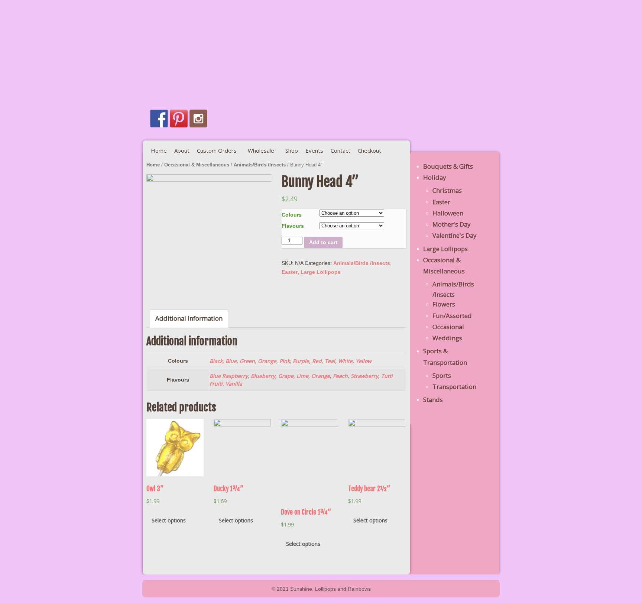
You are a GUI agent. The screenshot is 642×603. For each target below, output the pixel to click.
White (345, 360)
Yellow (364, 360)
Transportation (454, 386)
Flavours (293, 226)
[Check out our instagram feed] (198, 118)
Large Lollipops (321, 272)
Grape (286, 375)
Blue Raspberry (229, 375)
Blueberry (263, 375)
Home (153, 165)
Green (247, 360)
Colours (292, 215)
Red (317, 360)
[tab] (189, 318)
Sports (441, 375)
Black (216, 360)
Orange (267, 360)
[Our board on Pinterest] (179, 118)
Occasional (448, 326)
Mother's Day (451, 224)
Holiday (434, 177)
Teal (330, 360)
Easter (290, 272)
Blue (231, 360)
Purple (301, 360)
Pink (284, 360)
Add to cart (323, 242)
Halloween (447, 213)
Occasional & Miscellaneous (196, 165)
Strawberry (364, 375)
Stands (433, 399)
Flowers (443, 304)
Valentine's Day (454, 235)
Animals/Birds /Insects (260, 165)
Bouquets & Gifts (448, 166)
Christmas (447, 190)
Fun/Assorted (452, 315)
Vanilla (234, 383)
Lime (302, 375)
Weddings (447, 338)
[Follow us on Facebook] (159, 118)
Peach (340, 375)
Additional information (189, 318)
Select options (169, 520)
